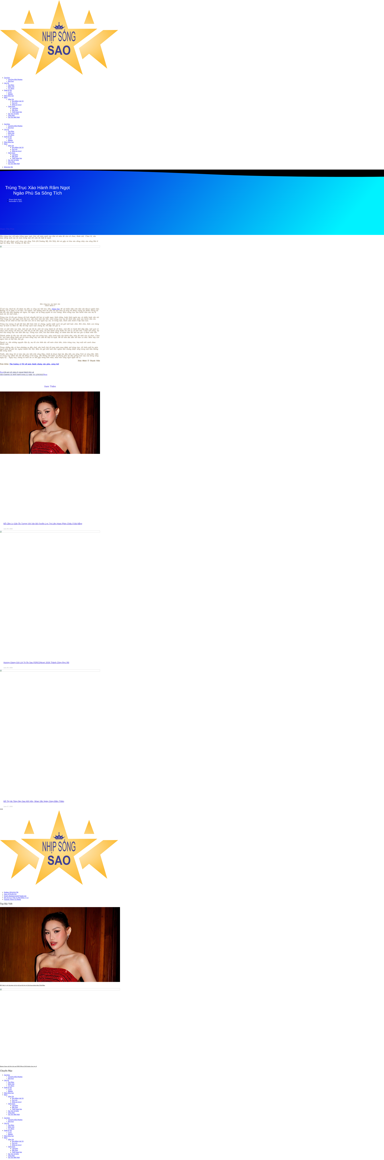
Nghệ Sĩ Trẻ (8, 90)
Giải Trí (6, 83)
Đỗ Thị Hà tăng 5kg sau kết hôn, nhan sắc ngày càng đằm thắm (34, 801)
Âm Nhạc (11, 85)
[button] (192, 121)
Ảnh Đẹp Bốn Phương (15, 79)
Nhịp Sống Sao (9, 96)
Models (10, 94)
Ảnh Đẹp (7, 78)
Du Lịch (14, 103)
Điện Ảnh (11, 87)
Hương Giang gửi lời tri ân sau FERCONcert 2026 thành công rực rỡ (36, 662)
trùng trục (56, 309)
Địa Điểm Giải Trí (18, 101)
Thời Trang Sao (17, 112)
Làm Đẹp (15, 108)
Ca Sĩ (10, 92)
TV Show (11, 88)
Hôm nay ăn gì (16, 105)
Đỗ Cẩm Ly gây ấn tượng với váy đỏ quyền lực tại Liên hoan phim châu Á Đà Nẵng (43, 523)
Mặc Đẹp (15, 110)
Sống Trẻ (11, 99)
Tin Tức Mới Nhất (14, 117)
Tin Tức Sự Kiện (13, 114)
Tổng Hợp (11, 115)
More (5, 97)
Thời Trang (11, 106)
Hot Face (11, 81)
